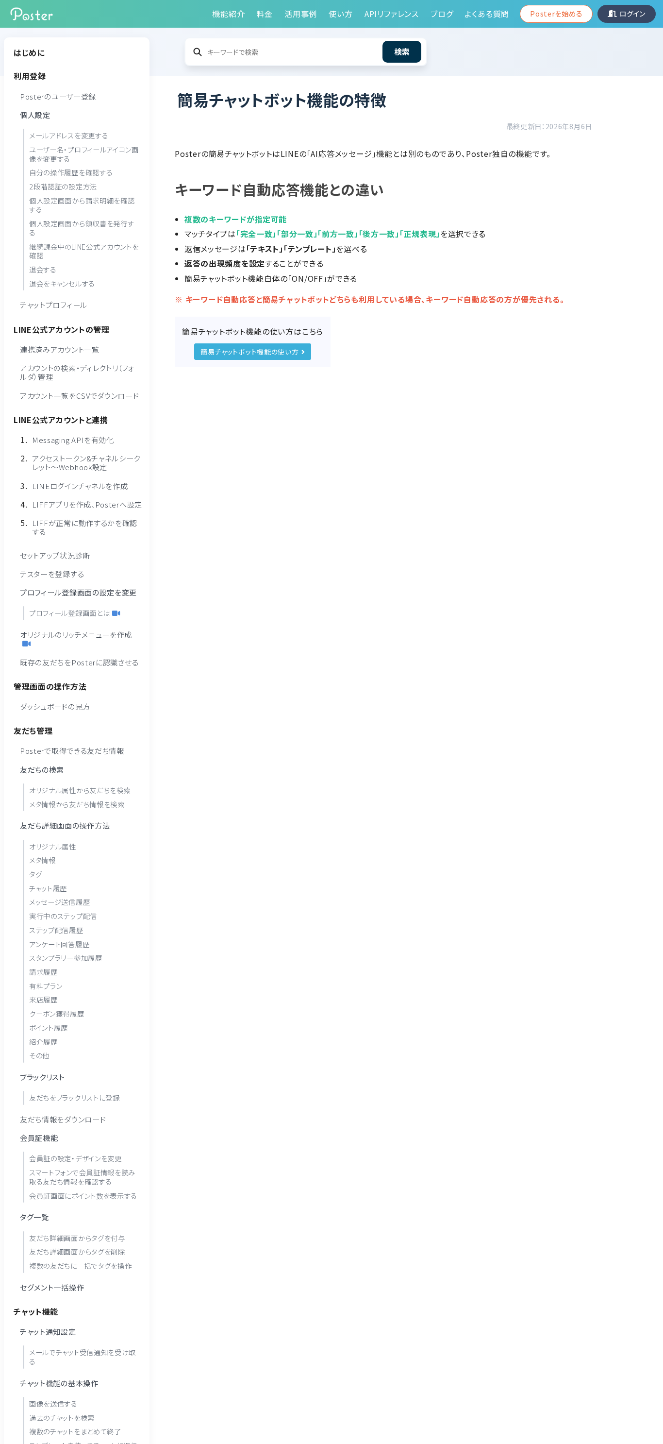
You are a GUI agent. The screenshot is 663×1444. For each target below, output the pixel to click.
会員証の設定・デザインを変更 (75, 1158)
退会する (43, 269)
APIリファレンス (392, 13)
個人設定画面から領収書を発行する (81, 228)
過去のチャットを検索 (62, 1417)
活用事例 (300, 13)
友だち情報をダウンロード (63, 1118)
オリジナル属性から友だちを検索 (80, 789)
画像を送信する (53, 1403)
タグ (35, 873)
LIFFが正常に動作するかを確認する (84, 527)
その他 (39, 1055)
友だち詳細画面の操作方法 (65, 825)
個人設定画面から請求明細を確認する (82, 204)
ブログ (442, 13)
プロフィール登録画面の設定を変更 (78, 592)
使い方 (340, 13)
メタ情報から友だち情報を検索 (77, 803)
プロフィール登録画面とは (69, 613)
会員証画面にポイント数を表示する (83, 1195)
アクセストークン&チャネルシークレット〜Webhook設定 (86, 462)
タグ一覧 (34, 1216)
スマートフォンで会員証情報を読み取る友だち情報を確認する (82, 1177)
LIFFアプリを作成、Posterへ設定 (87, 503)
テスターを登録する (52, 573)
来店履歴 (43, 999)
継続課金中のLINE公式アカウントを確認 (84, 250)
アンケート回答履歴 (59, 943)
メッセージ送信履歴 (59, 902)
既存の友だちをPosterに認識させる (79, 661)
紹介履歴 (43, 1041)
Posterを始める (556, 13)
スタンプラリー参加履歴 (65, 957)
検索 (402, 51)
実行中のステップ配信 (63, 916)
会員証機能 (39, 1137)
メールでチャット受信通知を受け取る (82, 1356)
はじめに (29, 52)
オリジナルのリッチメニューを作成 (76, 634)
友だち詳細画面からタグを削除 (77, 1251)
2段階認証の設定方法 (63, 186)
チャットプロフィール (53, 304)
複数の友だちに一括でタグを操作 (80, 1265)
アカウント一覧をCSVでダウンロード (79, 395)
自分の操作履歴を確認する (71, 172)
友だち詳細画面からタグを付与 (77, 1237)
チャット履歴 (48, 888)
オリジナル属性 (52, 846)
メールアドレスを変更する (68, 135)
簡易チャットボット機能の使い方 (249, 352)
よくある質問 (486, 13)
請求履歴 (43, 971)
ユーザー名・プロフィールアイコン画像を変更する (84, 153)
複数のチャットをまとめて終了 (75, 1431)
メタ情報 (42, 860)
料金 (265, 13)
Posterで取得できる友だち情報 (72, 750)
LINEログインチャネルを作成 (80, 485)
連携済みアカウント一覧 (59, 348)
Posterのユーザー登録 (58, 95)
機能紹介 (228, 13)
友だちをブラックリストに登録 (74, 1097)
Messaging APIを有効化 (73, 439)
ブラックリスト (42, 1076)
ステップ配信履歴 (56, 929)
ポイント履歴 (48, 1027)
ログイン (632, 13)
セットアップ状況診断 (55, 554)
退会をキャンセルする (62, 283)
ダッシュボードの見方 (55, 705)
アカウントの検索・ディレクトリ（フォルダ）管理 (77, 372)
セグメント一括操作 (52, 1286)
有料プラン (46, 985)
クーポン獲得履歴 (56, 1013)
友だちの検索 (42, 769)
